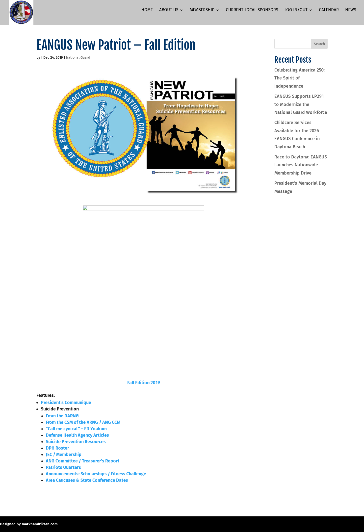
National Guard (78, 57)
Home (147, 10)
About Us (168, 10)
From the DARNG (62, 416)
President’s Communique (66, 402)
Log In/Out (296, 10)
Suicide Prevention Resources (76, 441)
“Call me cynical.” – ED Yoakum (76, 428)
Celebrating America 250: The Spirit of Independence (299, 78)
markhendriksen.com (40, 524)
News (350, 10)
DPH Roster (57, 448)
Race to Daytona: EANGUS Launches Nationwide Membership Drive (300, 165)
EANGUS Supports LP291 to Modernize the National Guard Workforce (300, 104)
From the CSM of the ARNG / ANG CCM (83, 422)
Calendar (329, 10)
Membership (202, 10)
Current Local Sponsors (252, 10)
